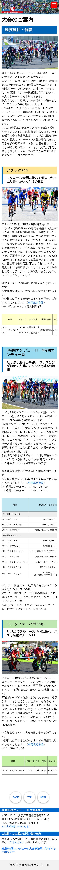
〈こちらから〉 (16, 842)
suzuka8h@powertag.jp (15, 826)
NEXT (43, 797)
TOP (29, 797)
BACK (16, 797)
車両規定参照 (36, 302)
